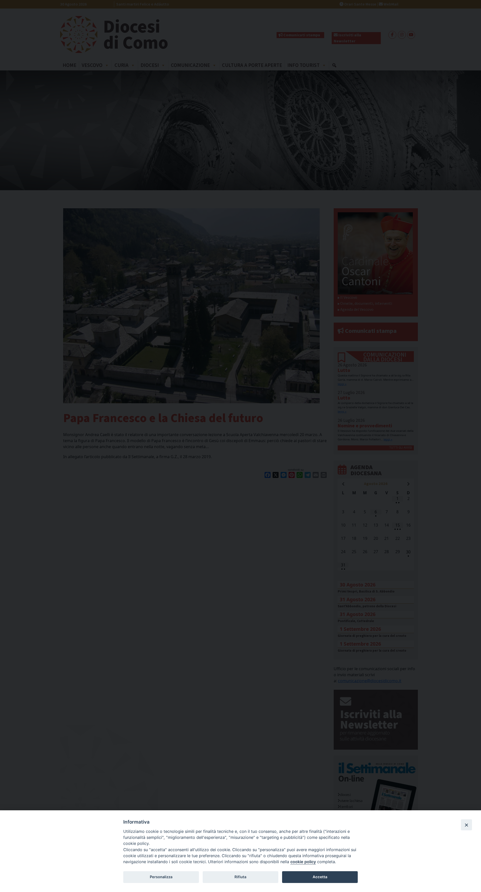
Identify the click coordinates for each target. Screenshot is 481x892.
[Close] (466, 824)
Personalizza (161, 877)
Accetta (320, 877)
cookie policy (303, 861)
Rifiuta (240, 877)
